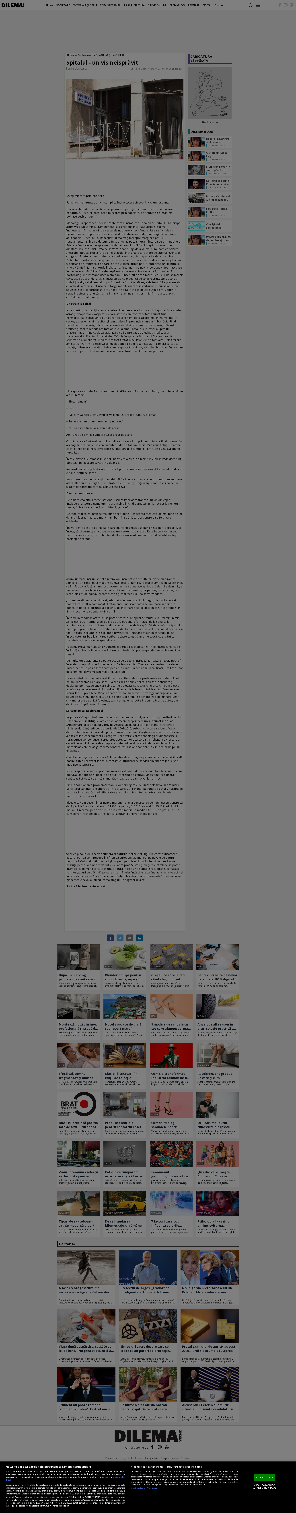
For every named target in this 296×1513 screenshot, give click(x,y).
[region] (148, 1487)
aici (70, 1496)
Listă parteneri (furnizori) (144, 1488)
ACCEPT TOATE (264, 1477)
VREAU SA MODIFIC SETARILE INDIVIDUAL (264, 1486)
